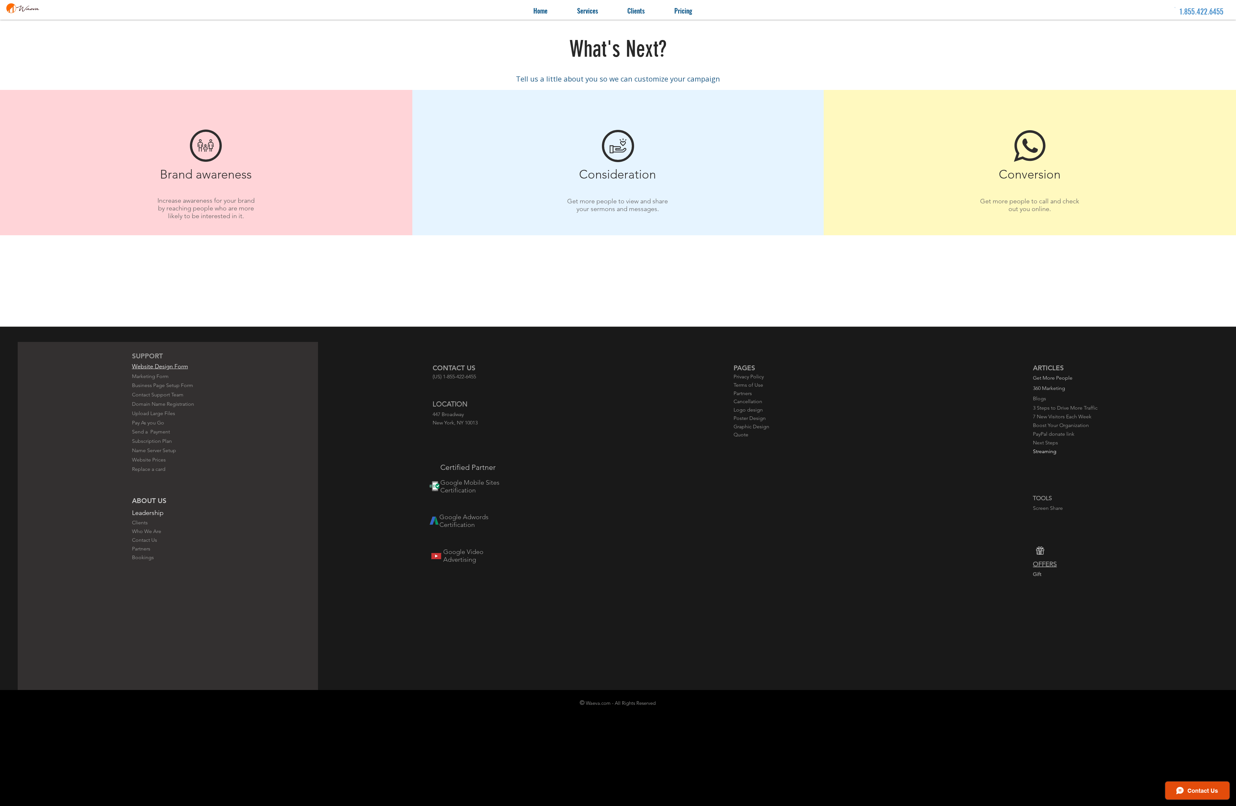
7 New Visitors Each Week (1062, 416)
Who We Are (146, 531)
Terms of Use (748, 385)
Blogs (1039, 398)
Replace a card (148, 469)
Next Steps (1045, 443)
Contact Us (144, 540)
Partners (141, 549)
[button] (588, 11)
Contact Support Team (157, 395)
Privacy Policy (749, 377)
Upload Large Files (153, 413)
